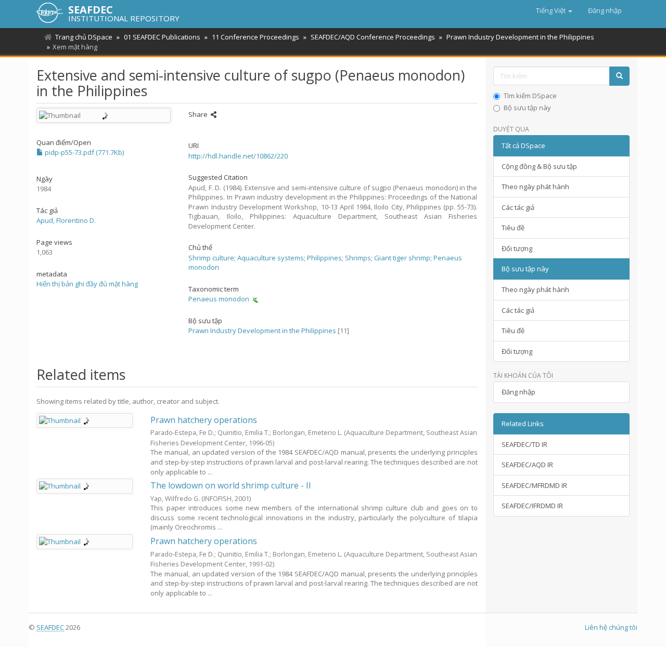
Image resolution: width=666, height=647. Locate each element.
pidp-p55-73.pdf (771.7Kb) (83, 152)
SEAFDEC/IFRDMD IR (532, 505)
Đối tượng (517, 248)
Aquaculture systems (270, 257)
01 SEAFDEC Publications (162, 37)
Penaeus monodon (218, 298)
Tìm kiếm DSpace (530, 95)
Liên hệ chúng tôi (611, 627)
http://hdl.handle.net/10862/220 (238, 156)
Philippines (324, 257)
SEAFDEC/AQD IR (527, 464)
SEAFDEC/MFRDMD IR (534, 485)
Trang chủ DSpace (83, 37)
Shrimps (358, 257)
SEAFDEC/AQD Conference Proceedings (373, 37)
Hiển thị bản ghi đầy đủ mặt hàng (87, 283)
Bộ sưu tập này (527, 107)
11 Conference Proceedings (255, 37)
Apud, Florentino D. (66, 220)
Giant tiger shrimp (402, 257)
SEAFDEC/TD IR (524, 444)
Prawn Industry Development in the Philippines (520, 37)
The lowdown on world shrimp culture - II (230, 485)
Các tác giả (518, 207)
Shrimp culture (211, 257)
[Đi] (619, 76)
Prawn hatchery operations (203, 420)
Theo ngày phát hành (535, 186)
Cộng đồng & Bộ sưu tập (539, 166)
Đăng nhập (518, 392)
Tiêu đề (513, 227)
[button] (554, 10)
